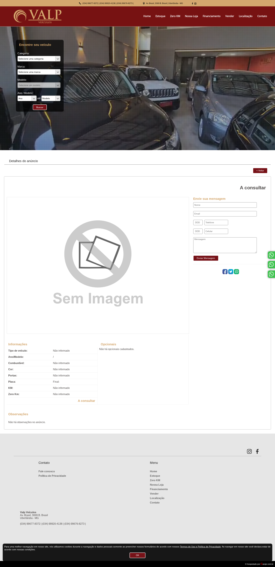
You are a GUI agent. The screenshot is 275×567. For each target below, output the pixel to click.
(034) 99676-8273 (125, 3)
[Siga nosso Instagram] (195, 4)
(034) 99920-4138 (107, 3)
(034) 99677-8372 (90, 3)
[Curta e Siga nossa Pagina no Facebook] (192, 3)
